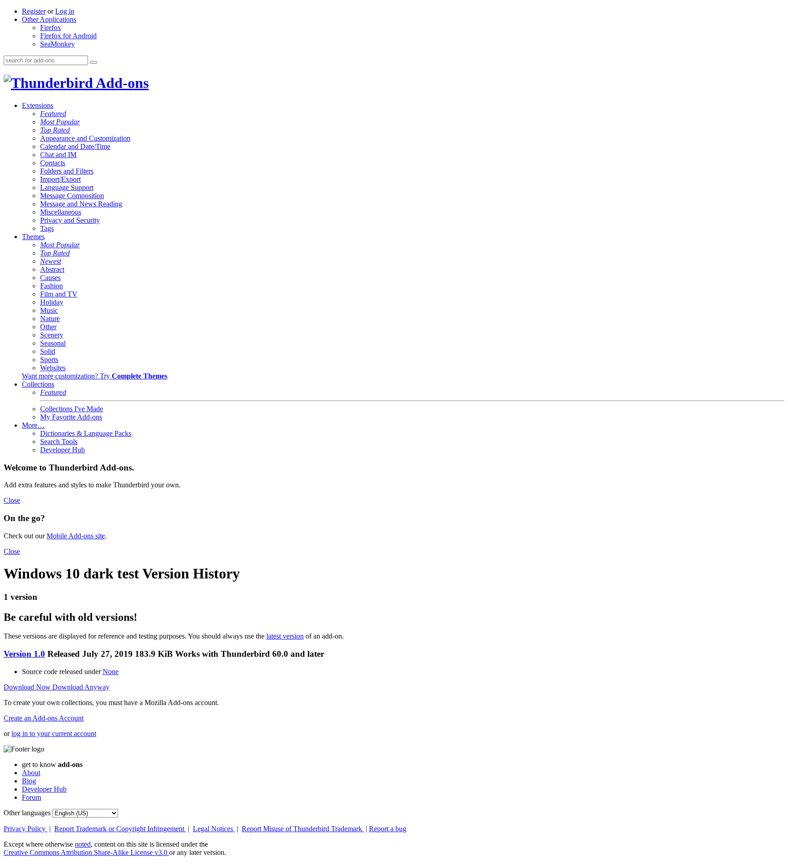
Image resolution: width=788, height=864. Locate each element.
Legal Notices (214, 829)
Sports (49, 359)
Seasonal (53, 343)
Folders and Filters (66, 171)
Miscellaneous (60, 212)
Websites (53, 368)
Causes (50, 277)
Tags (47, 228)
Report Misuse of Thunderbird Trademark (303, 829)
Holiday (51, 302)
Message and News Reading (81, 204)
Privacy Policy (25, 829)
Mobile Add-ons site (76, 536)
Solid (47, 351)
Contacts (52, 163)
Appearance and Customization (85, 138)
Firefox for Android (68, 36)
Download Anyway (80, 687)
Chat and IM (58, 154)
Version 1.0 (24, 654)
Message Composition (72, 195)
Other (48, 327)
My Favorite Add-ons (71, 417)
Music (49, 310)
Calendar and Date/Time (75, 146)
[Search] (93, 62)
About (31, 773)
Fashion (51, 286)
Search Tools (59, 441)
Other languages (27, 813)
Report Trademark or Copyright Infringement (120, 829)
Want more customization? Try (94, 376)
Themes (33, 236)
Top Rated (55, 130)
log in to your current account (53, 733)
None (111, 671)
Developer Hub (62, 450)
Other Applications (49, 19)
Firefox (50, 27)
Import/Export (60, 179)
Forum (31, 797)
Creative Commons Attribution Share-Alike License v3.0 (86, 852)
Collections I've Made (71, 409)
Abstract (52, 269)
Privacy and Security (70, 220)
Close (12, 500)
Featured (53, 114)
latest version (285, 636)
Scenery (51, 335)
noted (83, 844)
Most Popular (60, 122)
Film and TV (59, 294)
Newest (50, 261)
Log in (64, 11)
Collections (38, 384)
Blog (29, 781)
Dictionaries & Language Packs (85, 433)
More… (33, 425)
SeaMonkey (57, 44)
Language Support (66, 187)
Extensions (37, 105)
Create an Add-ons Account (43, 718)
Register (34, 11)
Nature (50, 318)
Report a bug (387, 829)
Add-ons (121, 83)
